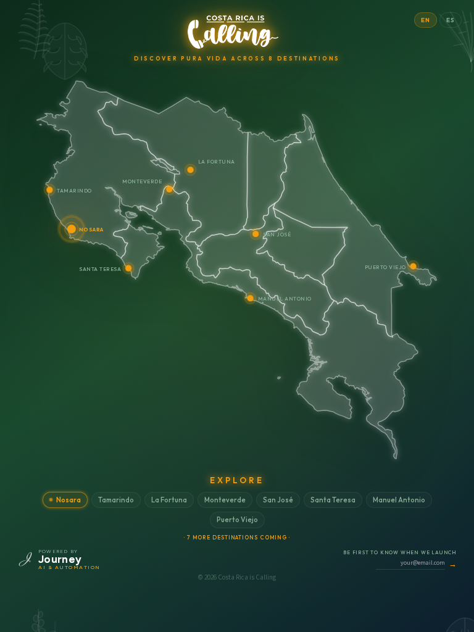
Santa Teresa (333, 500)
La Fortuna (169, 500)
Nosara (68, 500)
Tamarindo (116, 500)
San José (278, 500)
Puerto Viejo (237, 519)
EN (425, 20)
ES (450, 20)
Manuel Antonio (399, 500)
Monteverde (225, 500)
